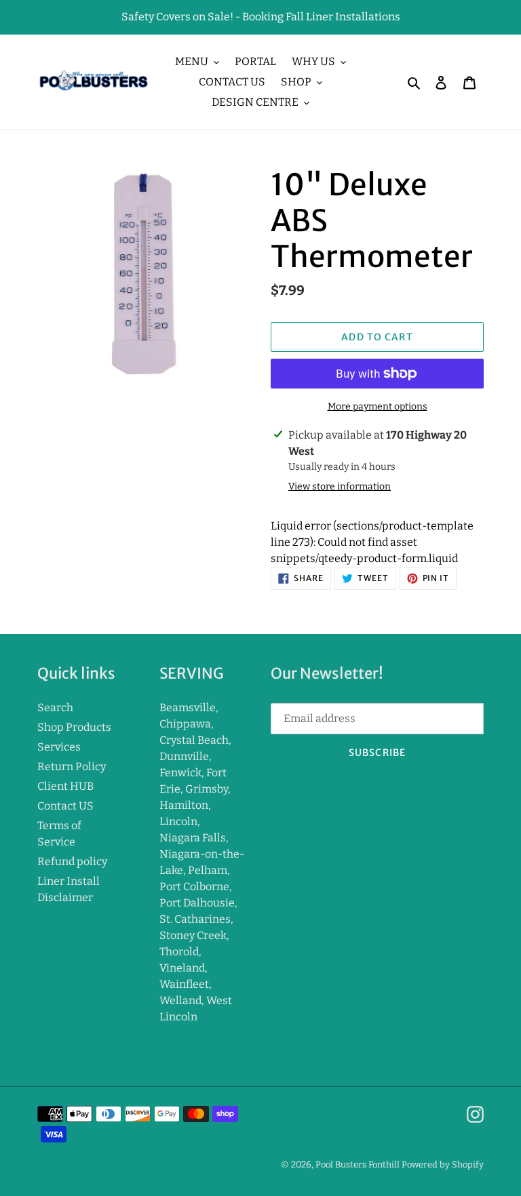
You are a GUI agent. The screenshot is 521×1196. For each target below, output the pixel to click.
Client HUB (65, 786)
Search (55, 707)
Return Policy (71, 766)
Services (59, 746)
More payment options (377, 406)
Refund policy (72, 861)
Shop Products (74, 727)
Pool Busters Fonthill (357, 1164)
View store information (339, 486)
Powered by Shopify (443, 1164)
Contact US (65, 805)
